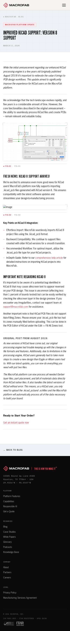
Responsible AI (10, 506)
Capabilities (8, 501)
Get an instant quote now (16, 422)
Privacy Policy (9, 593)
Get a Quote (8, 511)
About (6, 567)
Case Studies (9, 532)
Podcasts (7, 547)
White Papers (9, 537)
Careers (7, 578)
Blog (5, 527)
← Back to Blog (13, 450)
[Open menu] (64, 5)
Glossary (7, 542)
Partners (7, 572)
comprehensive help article (49, 258)
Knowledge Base (11, 552)
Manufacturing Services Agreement (20, 598)
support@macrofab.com (15, 307)
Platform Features (11, 496)
